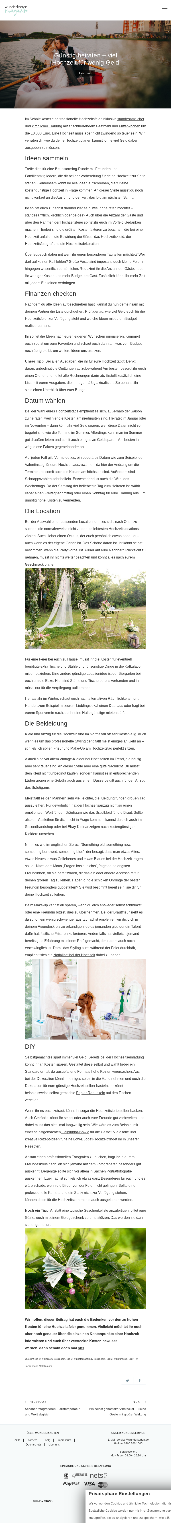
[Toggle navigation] (164, 7)
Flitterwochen (129, 126)
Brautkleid (104, 812)
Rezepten (32, 1146)
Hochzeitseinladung (128, 1057)
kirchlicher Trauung (47, 126)
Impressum (64, 1440)
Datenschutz (33, 1444)
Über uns (54, 1444)
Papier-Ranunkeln (90, 1093)
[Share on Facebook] (140, 1380)
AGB (17, 1440)
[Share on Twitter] (127, 1380)
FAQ (47, 1440)
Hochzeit (85, 73)
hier (81, 1348)
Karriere (32, 1440)
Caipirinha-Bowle (75, 1132)
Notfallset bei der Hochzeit (74, 955)
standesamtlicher (130, 119)
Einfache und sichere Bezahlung (85, 1466)
